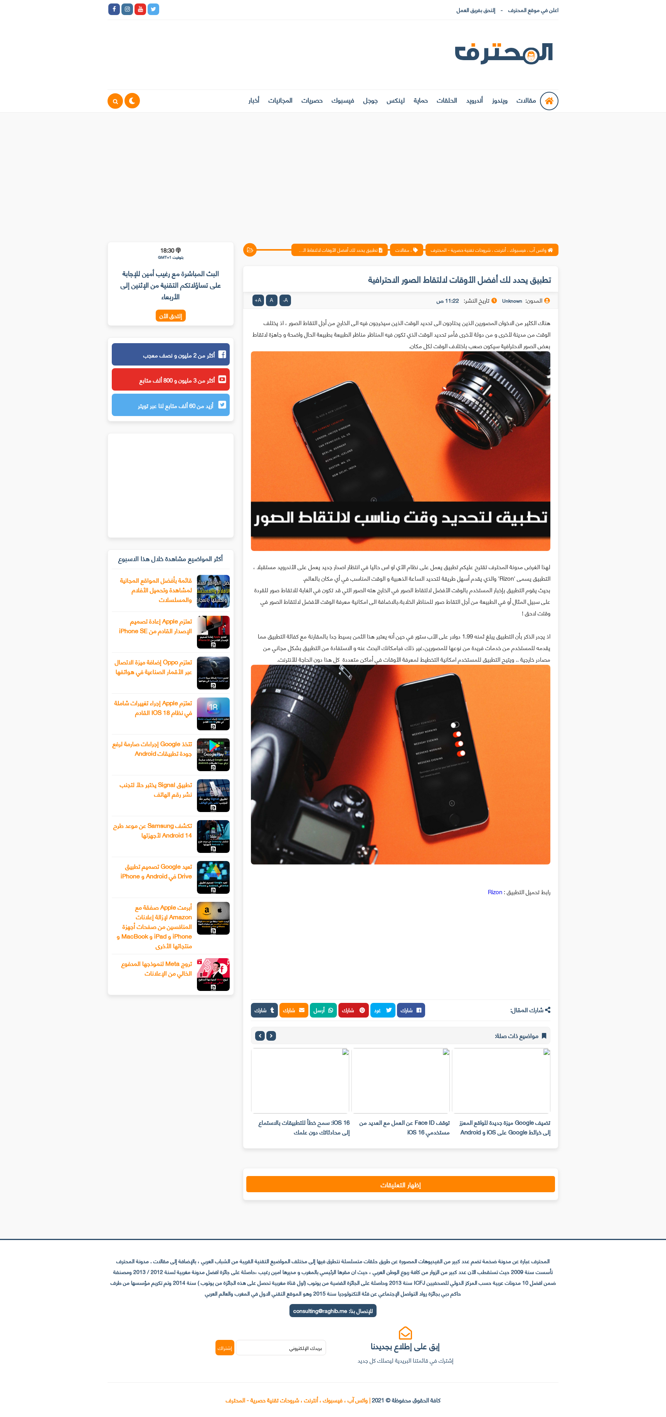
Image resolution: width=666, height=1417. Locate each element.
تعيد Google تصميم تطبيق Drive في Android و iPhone (156, 870)
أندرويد (474, 99)
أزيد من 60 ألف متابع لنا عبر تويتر (176, 405)
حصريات (312, 99)
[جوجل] (192, 9)
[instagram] (127, 9)
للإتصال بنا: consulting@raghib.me (333, 1310)
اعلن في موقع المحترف (533, 9)
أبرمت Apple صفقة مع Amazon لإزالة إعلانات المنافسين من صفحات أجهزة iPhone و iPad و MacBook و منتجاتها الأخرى (154, 926)
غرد (378, 1010)
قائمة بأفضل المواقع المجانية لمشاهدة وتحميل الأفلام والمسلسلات (156, 589)
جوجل (370, 99)
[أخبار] (245, 9)
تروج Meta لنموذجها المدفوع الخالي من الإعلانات (156, 967)
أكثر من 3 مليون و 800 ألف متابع (177, 379)
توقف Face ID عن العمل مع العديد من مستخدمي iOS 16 (405, 1126)
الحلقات (447, 99)
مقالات (526, 99)
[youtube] (140, 9)
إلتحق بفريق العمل (476, 9)
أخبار (254, 99)
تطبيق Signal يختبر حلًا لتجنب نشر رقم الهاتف (156, 788)
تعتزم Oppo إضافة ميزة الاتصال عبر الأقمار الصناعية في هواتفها (153, 666)
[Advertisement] (333, 172)
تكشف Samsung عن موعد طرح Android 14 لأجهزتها (152, 829)
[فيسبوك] (206, 9)
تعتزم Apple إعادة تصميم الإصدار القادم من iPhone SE (155, 625)
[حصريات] (219, 9)
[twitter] (153, 9)
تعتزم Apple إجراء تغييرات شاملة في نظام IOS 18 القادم (153, 707)
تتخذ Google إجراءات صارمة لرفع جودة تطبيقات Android (152, 748)
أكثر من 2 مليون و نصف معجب (179, 354)
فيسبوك (343, 99)
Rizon (495, 891)
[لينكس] (179, 9)
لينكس (396, 99)
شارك (407, 1010)
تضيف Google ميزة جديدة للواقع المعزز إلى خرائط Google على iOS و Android (504, 1126)
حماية (421, 99)
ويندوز (500, 99)
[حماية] (166, 9)
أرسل (319, 1010)
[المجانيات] (232, 9)
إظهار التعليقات (401, 1184)
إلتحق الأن (171, 316)
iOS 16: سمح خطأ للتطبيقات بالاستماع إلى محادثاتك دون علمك (304, 1126)
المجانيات (281, 99)
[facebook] (114, 9)
